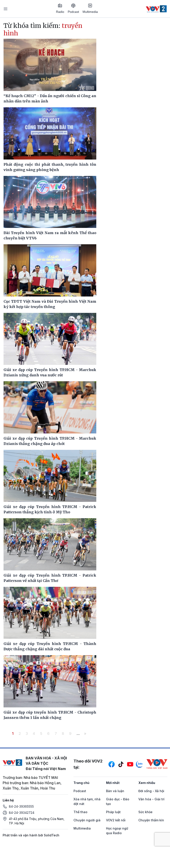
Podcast (73, 11)
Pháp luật (113, 812)
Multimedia (90, 11)
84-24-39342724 (21, 812)
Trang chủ (81, 783)
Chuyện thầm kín (151, 820)
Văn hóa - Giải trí (151, 799)
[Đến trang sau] (86, 733)
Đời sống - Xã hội (151, 791)
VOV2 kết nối (116, 820)
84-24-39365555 (21, 806)
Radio (60, 11)
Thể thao (80, 812)
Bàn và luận (115, 791)
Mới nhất (113, 783)
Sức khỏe (145, 812)
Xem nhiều (146, 783)
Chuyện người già (86, 820)
